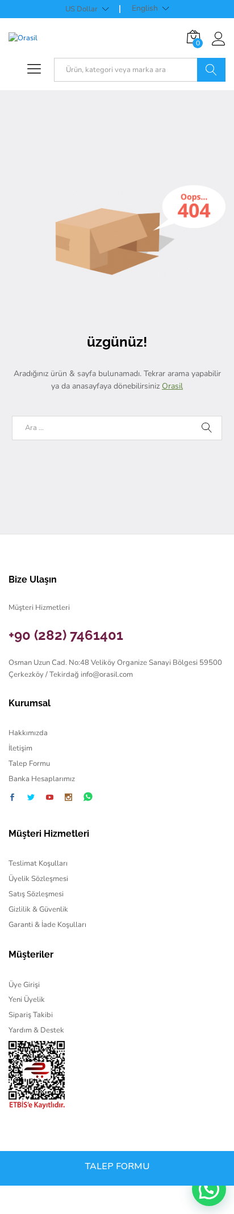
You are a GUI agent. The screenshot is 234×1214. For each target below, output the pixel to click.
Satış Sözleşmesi (36, 894)
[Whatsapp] (88, 797)
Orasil (172, 386)
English (145, 8)
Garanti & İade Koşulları (47, 925)
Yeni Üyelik (27, 999)
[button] (209, 1189)
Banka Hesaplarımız (42, 779)
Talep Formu (29, 763)
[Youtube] (49, 798)
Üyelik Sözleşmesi (38, 879)
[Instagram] (68, 798)
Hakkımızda (28, 733)
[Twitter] (31, 798)
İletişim (20, 748)
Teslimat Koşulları (38, 863)
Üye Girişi (24, 985)
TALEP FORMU (117, 1166)
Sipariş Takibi (31, 1015)
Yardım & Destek (36, 1030)
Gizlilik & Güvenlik (38, 909)
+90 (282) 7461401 (66, 635)
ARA (211, 70)
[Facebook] (12, 798)
